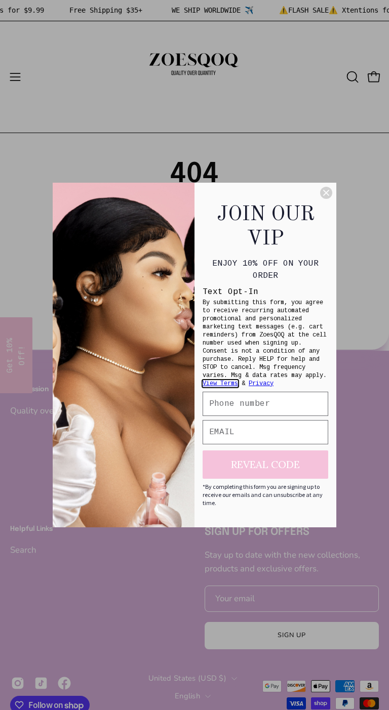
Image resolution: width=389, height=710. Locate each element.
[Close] (326, 193)
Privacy (261, 383)
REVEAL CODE (265, 464)
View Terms (220, 383)
